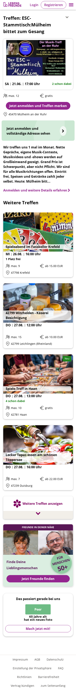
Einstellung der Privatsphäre (32, 668)
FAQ (60, 668)
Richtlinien (24, 677)
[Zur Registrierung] (12, 5)
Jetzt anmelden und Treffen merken (38, 106)
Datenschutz (55, 659)
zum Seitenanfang (53, 686)
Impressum (20, 659)
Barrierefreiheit (48, 677)
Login (34, 5)
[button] (71, 5)
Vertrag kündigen (22, 686)
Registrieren (53, 5)
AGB (37, 659)
